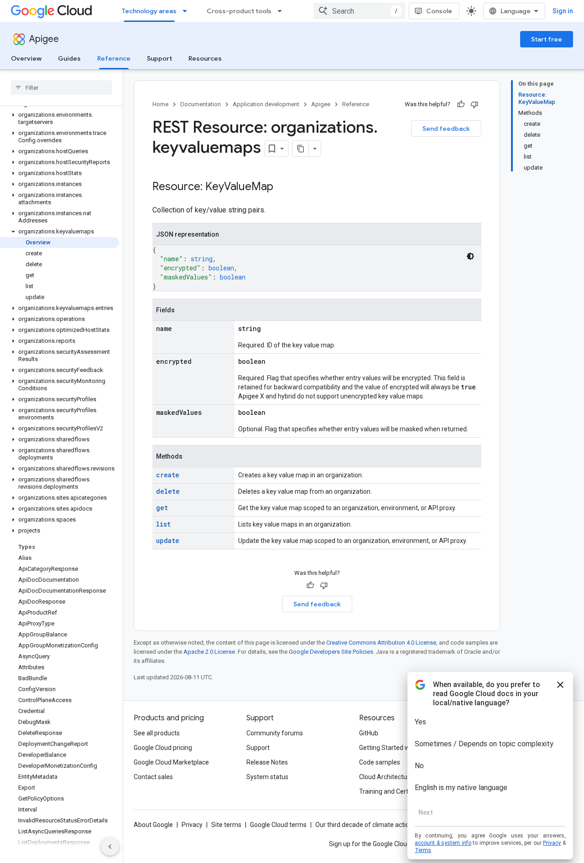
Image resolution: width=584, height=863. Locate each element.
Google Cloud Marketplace (171, 762)
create (167, 474)
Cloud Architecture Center (396, 776)
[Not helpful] (474, 104)
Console (439, 11)
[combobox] (359, 11)
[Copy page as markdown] (300, 148)
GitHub (368, 733)
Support (159, 58)
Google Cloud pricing (163, 747)
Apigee (44, 39)
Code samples (379, 762)
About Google (153, 824)
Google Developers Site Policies (331, 651)
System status (267, 776)
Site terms (226, 824)
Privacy (192, 824)
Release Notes (267, 762)
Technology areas (149, 11)
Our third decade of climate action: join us (374, 824)
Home (160, 104)
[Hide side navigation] (110, 846)
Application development (266, 104)
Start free (546, 39)
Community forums (274, 733)
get (162, 507)
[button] (59, 118)
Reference (113, 58)
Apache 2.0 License (209, 651)
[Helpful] (461, 104)
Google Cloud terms (278, 824)
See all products (157, 733)
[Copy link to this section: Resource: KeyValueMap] (282, 187)
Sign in (563, 11)
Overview (26, 58)
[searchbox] (61, 87)
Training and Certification (395, 791)
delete (168, 491)
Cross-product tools (239, 11)
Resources (205, 58)
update (167, 540)
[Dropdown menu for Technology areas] (187, 11)
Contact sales (153, 776)
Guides (69, 58)
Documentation (200, 104)
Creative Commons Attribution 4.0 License (381, 642)
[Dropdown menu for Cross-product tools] (282, 11)
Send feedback (446, 128)
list (163, 524)
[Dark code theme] (470, 256)
